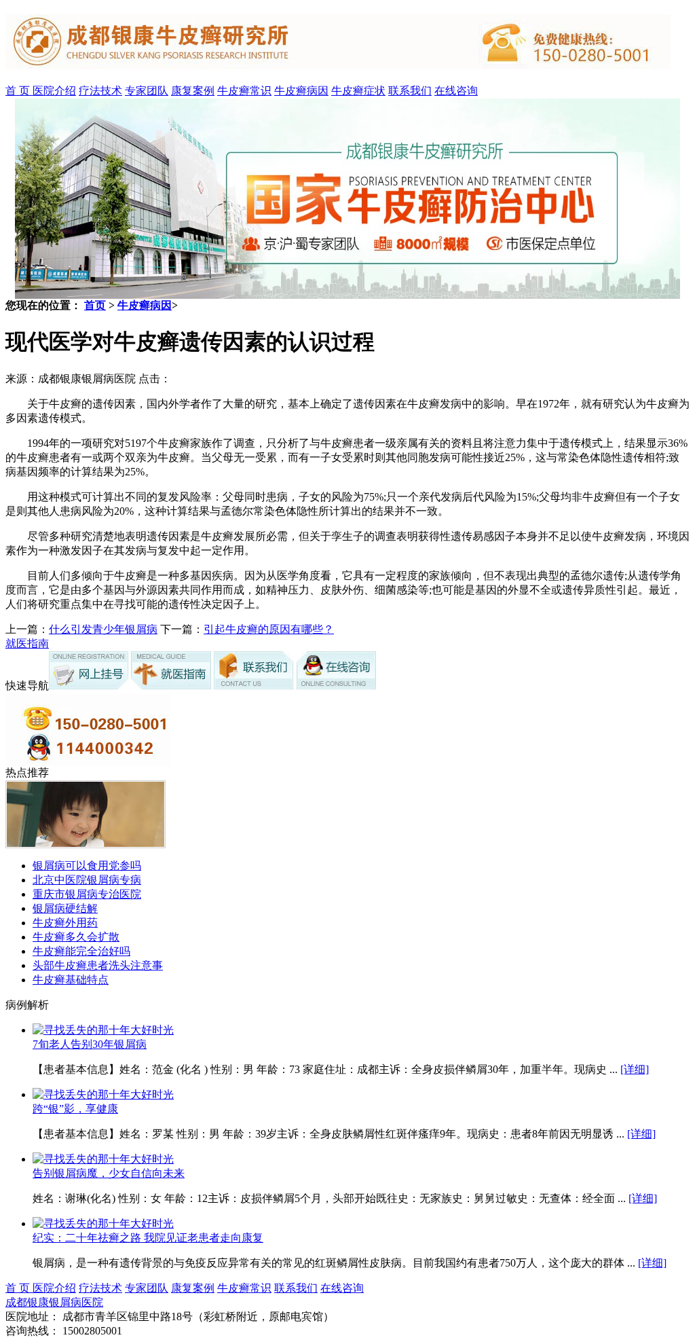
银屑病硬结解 (65, 908)
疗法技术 (100, 90)
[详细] (634, 1069)
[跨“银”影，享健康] (103, 1094)
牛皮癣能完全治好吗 (81, 951)
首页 (95, 305)
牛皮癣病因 (301, 90)
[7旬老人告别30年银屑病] (103, 1030)
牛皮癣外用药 (65, 922)
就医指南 (27, 643)
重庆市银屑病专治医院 (87, 894)
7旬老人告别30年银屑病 (90, 1044)
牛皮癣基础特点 (71, 979)
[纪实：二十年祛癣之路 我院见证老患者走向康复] (103, 1223)
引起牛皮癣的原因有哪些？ (269, 629)
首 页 (19, 90)
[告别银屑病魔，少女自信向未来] (103, 1159)
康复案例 (192, 90)
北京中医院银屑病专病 (87, 880)
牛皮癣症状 (358, 90)
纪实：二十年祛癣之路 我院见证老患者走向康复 (148, 1237)
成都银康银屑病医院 (54, 1302)
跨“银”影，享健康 (75, 1108)
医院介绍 (54, 90)
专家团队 (146, 90)
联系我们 (410, 90)
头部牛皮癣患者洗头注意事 (98, 965)
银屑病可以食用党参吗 (87, 865)
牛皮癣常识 (244, 90)
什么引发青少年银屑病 (103, 629)
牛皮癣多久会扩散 (76, 937)
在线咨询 (456, 90)
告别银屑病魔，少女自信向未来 (109, 1173)
